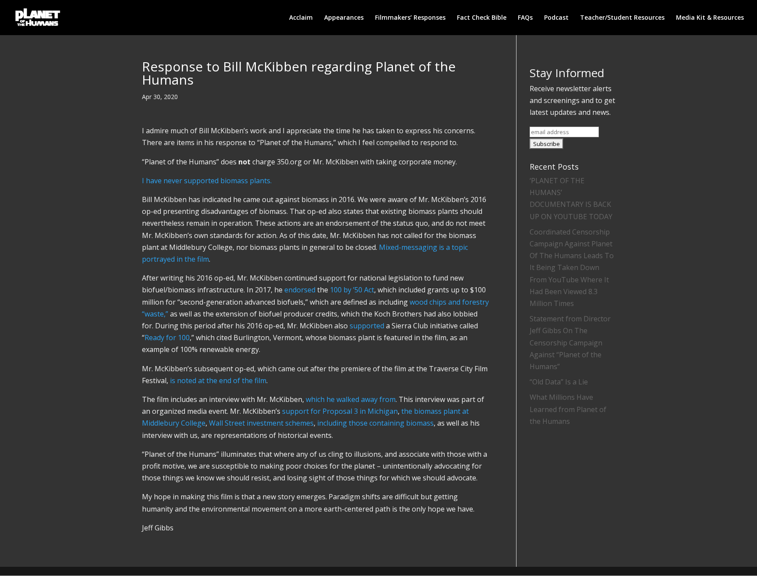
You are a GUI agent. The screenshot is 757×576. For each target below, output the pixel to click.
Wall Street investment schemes (261, 423)
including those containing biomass (375, 423)
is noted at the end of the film (218, 380)
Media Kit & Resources (710, 17)
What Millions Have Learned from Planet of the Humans (568, 409)
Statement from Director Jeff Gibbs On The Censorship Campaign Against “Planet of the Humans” (570, 342)
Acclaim (301, 17)
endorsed (299, 290)
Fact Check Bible (481, 17)
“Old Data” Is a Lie (559, 382)
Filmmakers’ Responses (410, 17)
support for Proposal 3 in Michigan (340, 411)
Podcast (556, 17)
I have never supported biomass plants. (207, 180)
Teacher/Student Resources (622, 17)
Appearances (344, 17)
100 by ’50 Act (352, 290)
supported (367, 326)
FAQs (525, 17)
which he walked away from (351, 399)
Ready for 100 (167, 337)
